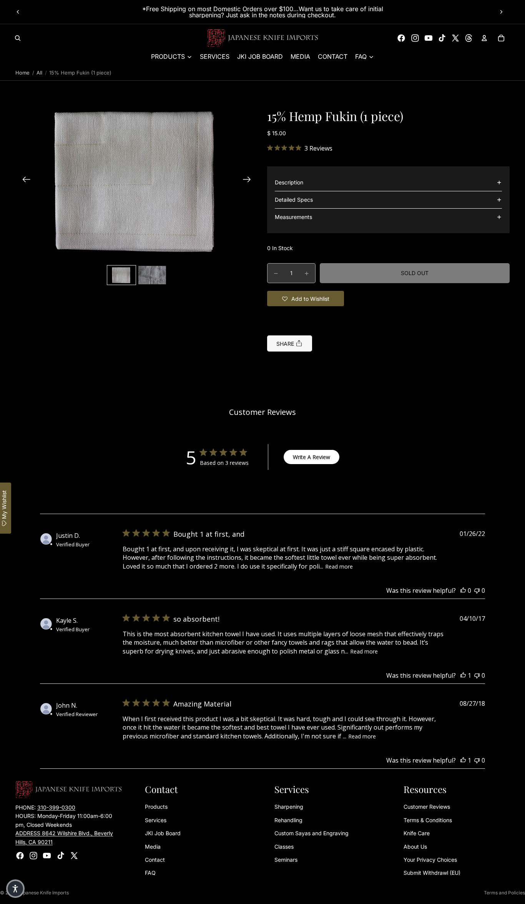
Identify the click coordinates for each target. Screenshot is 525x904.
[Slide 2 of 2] (152, 275)
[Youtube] (428, 38)
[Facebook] (401, 38)
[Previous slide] (18, 11)
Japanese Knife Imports (43, 893)
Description (289, 182)
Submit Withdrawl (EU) (432, 873)
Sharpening (288, 807)
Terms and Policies (504, 893)
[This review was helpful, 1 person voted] (463, 675)
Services (155, 820)
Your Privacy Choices (430, 859)
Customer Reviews (427, 807)
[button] (136, 180)
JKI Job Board (163, 833)
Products (156, 807)
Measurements (293, 217)
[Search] (17, 38)
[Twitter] (455, 38)
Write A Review (311, 457)
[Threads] (468, 38)
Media (153, 846)
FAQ (150, 873)
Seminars (285, 859)
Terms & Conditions (428, 820)
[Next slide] (501, 11)
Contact (155, 859)
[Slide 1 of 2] (121, 275)
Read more (339, 566)
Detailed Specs (294, 199)
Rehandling (288, 820)
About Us (415, 846)
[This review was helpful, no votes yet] (463, 590)
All (39, 73)
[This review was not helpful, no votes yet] (477, 590)
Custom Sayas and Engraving (311, 833)
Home (22, 73)
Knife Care (417, 833)
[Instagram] (415, 38)
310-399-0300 (56, 807)
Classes (284, 846)
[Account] (484, 38)
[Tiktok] (442, 38)
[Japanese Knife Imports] (262, 38)
